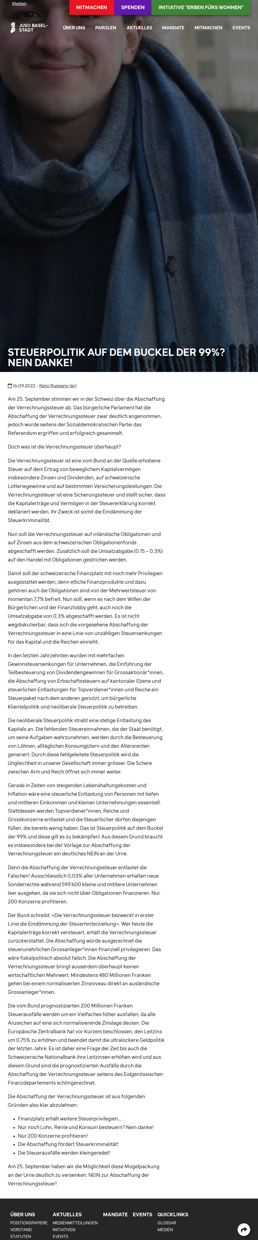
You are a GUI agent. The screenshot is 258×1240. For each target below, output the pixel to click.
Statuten (20, 1236)
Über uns (74, 27)
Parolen (105, 27)
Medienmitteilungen (75, 1223)
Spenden (133, 7)
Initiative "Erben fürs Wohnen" (200, 7)
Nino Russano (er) (57, 385)
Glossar (166, 1223)
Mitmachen (208, 27)
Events (241, 27)
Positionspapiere (29, 1223)
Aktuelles (139, 27)
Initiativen (64, 1230)
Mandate (173, 27)
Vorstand (21, 1230)
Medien (19, 3)
